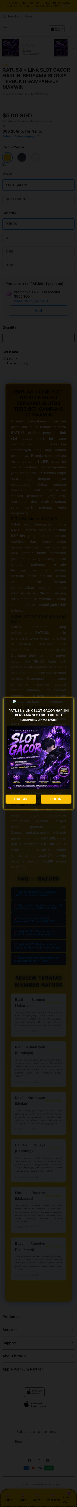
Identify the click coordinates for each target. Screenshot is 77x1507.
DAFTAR (21, 799)
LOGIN (56, 799)
